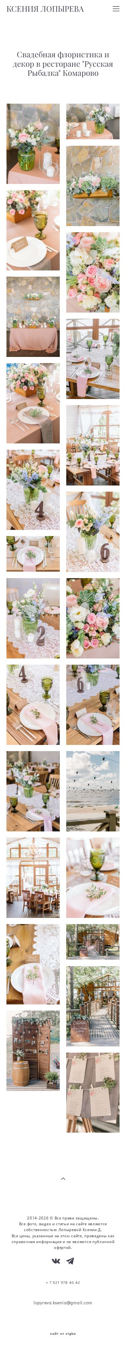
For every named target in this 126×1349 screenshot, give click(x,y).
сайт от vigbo (63, 1333)
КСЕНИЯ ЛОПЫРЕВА (45, 9)
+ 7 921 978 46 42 (63, 1282)
